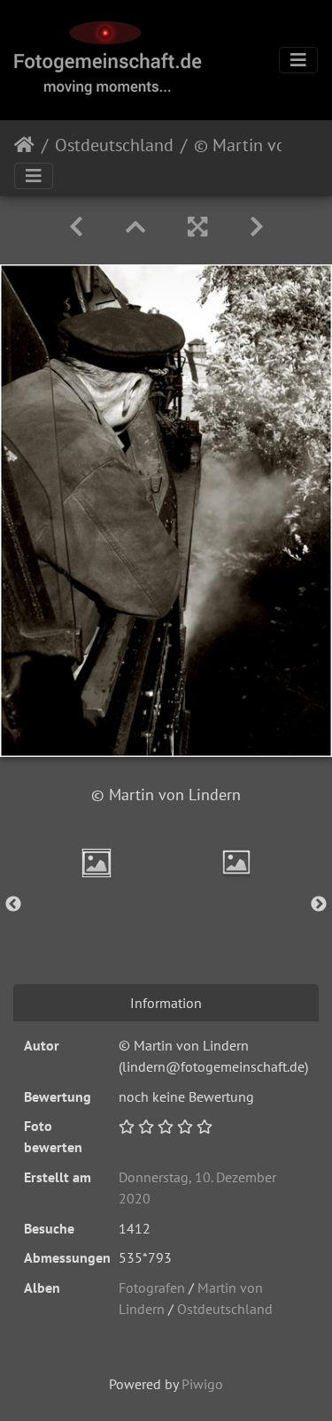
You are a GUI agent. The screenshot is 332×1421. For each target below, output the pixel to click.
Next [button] (319, 904)
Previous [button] (13, 904)
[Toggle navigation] (298, 60)
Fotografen (152, 1287)
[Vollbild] (197, 226)
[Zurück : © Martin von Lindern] (76, 226)
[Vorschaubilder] (135, 226)
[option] (96, 863)
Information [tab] (166, 1003)
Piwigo (202, 1384)
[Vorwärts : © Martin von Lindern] (256, 226)
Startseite (24, 145)
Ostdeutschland (114, 145)
